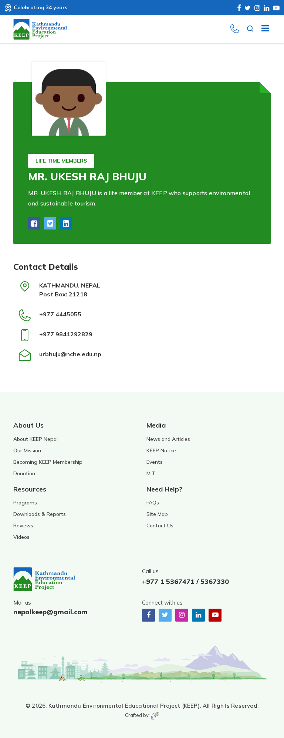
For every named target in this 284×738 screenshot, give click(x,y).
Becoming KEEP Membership (47, 462)
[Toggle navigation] (262, 29)
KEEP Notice (161, 450)
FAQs (152, 502)
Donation (24, 473)
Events (154, 462)
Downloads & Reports (39, 514)
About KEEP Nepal (35, 439)
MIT (150, 473)
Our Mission (27, 450)
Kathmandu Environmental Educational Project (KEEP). (124, 705)
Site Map (157, 514)
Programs (25, 502)
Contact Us (159, 525)
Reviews (23, 525)
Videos (21, 537)
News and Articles (168, 439)
